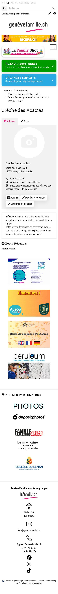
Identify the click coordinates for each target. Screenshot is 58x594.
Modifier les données (35, 197)
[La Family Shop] (23, 51)
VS (16, 2)
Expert (4, 14)
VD (3, 2)
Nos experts (50, 581)
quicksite (17, 581)
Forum (39, 583)
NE (12, 2)
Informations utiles (29, 583)
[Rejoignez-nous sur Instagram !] (29, 564)
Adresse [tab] (10, 121)
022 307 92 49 (17, 178)
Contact (41, 581)
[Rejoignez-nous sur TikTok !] (29, 570)
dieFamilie (24, 2)
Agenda (14, 197)
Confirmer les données (21, 203)
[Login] (54, 13)
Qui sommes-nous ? (29, 581)
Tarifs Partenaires (22, 14)
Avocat (11, 14)
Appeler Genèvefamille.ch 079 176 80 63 (29, 546)
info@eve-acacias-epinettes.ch (25, 182)
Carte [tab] (26, 121)
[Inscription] (49, 13)
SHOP (34, 2)
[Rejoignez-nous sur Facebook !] (29, 557)
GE (7, 2)
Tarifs (18, 583)
